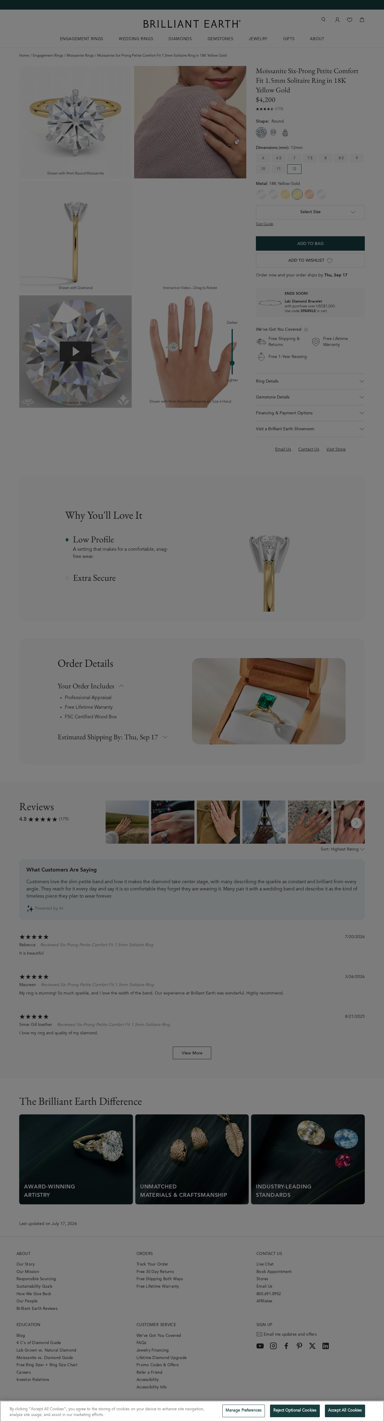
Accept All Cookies (345, 1411)
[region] (192, 1411)
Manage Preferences (244, 1411)
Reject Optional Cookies (294, 1411)
